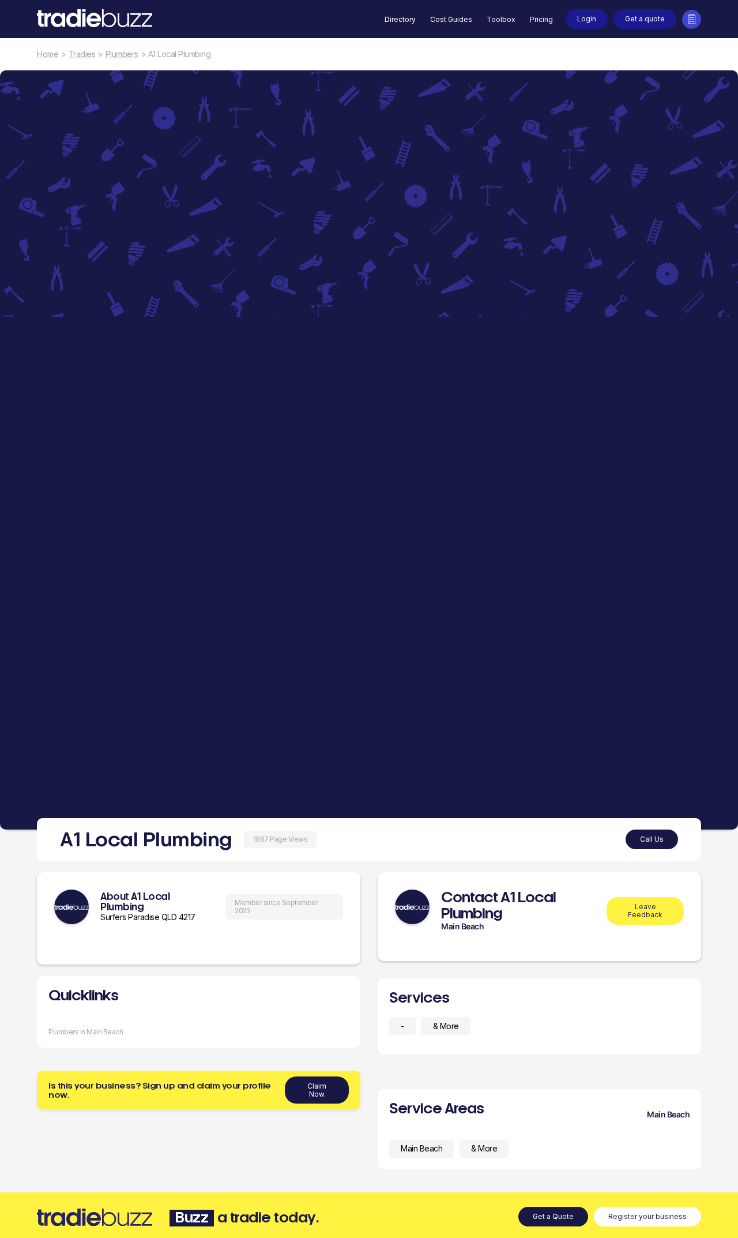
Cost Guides (451, 19)
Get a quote (645, 18)
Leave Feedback (645, 910)
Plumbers (122, 54)
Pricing (541, 19)
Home (47, 54)
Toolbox (501, 19)
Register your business (647, 1216)
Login (586, 18)
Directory (400, 19)
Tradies (82, 54)
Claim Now (316, 1090)
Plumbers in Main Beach (85, 1031)
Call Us (652, 839)
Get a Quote (553, 1216)
